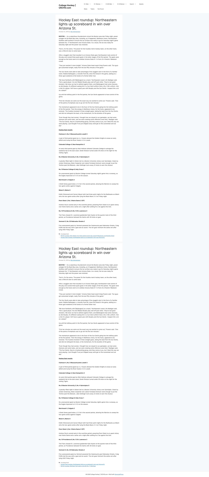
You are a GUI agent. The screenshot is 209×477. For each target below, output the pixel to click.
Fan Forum (101, 9)
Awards (141, 4)
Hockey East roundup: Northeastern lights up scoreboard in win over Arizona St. (83, 237)
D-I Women (97, 4)
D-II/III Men (109, 4)
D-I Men (86, 4)
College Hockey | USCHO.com (67, 6)
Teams (92, 9)
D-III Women (121, 4)
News (85, 9)
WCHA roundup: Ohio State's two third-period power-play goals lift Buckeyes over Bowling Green (87, 235)
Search (132, 4)
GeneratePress (119, 474)
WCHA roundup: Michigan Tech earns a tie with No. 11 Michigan (78, 466)
